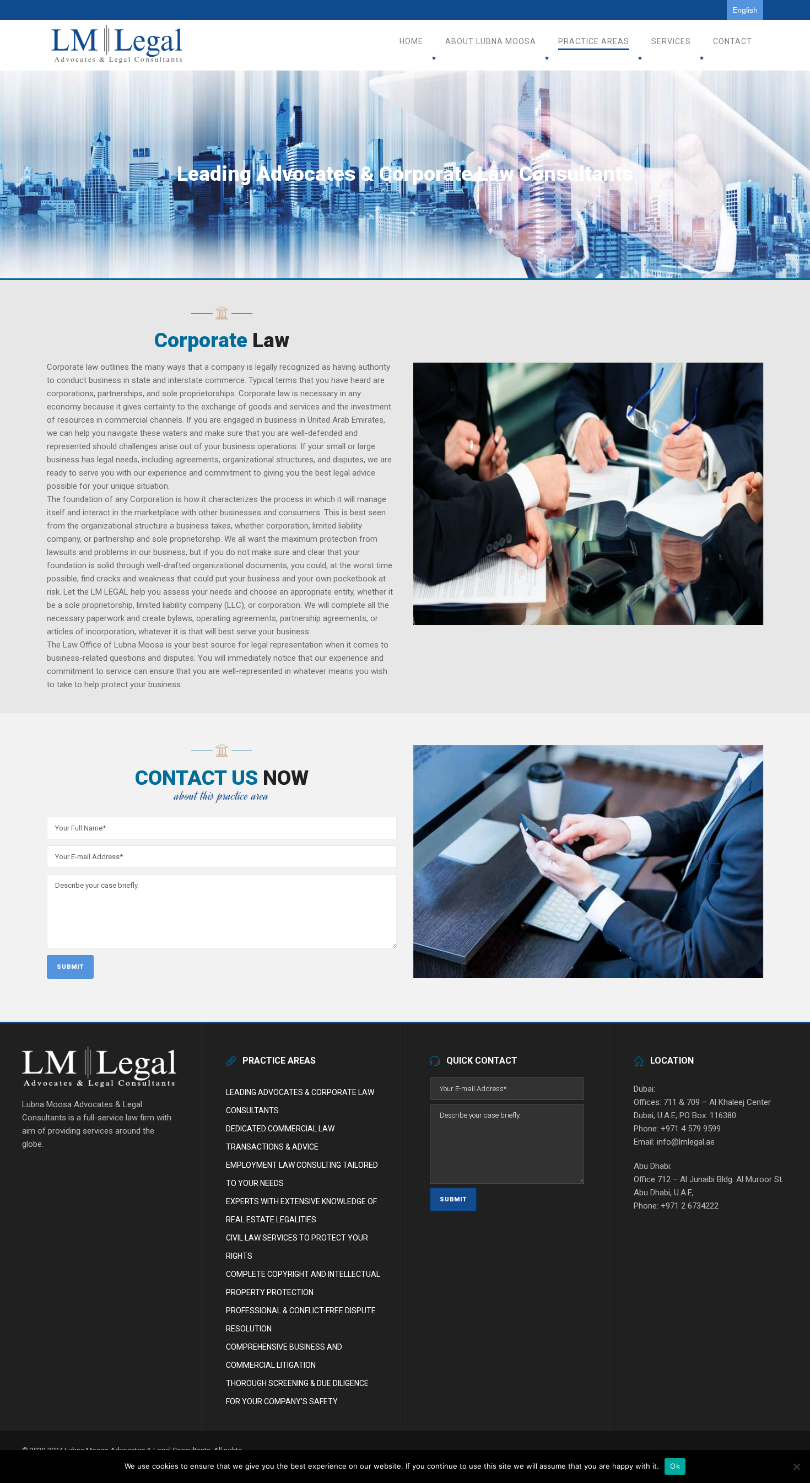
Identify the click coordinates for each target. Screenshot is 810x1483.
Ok (675, 1466)
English (745, 10)
